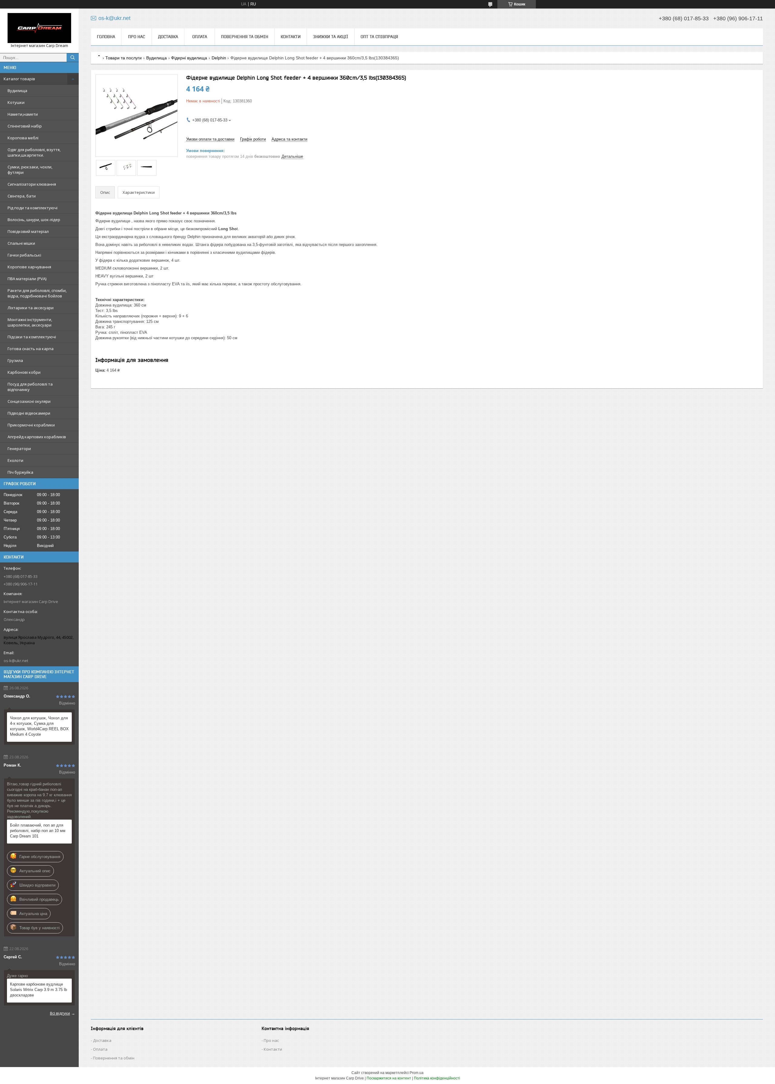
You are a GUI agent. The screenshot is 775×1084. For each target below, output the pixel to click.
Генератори (19, 448)
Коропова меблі (23, 138)
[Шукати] (73, 57)
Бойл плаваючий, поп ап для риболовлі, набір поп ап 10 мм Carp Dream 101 (37, 830)
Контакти (291, 36)
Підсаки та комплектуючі (32, 337)
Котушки (16, 102)
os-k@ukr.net (16, 660)
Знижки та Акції (330, 36)
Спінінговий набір (25, 126)
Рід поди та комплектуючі (33, 208)
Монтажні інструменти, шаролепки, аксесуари (30, 322)
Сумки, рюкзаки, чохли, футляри (30, 169)
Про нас (136, 36)
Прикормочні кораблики (31, 425)
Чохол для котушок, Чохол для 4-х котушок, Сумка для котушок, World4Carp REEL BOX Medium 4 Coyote (39, 726)
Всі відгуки (60, 1013)
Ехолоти (15, 460)
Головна (106, 36)
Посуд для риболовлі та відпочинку (30, 386)
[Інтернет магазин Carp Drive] (39, 28)
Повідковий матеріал (28, 231)
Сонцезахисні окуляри (29, 401)
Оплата (199, 36)
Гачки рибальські (24, 255)
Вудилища (17, 90)
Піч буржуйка (20, 472)
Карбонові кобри (24, 372)
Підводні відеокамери (29, 413)
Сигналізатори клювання (32, 184)
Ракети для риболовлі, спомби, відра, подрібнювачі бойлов (37, 293)
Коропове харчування (29, 267)
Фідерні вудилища (189, 57)
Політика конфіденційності (437, 1078)
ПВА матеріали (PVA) (27, 278)
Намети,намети (23, 114)
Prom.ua (417, 1073)
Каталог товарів (19, 78)
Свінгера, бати (22, 196)
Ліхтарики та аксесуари (31, 307)
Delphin (219, 57)
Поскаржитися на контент (389, 1078)
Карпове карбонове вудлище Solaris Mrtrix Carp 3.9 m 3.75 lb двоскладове (38, 989)
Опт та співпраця (379, 36)
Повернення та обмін (244, 36)
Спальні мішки (21, 243)
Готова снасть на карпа (31, 348)
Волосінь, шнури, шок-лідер (34, 219)
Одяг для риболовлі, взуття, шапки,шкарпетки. (34, 152)
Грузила (15, 360)
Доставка (168, 36)
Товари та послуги (123, 57)
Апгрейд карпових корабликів (37, 436)
